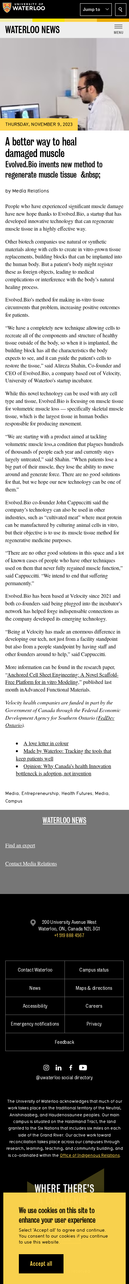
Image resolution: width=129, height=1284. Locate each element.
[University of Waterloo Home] (24, 9)
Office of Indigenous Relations (90, 1155)
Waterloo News (64, 820)
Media (12, 793)
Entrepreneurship (40, 793)
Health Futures (77, 793)
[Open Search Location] (120, 9)
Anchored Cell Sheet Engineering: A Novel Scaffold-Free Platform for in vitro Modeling (61, 678)
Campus (13, 801)
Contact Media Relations (31, 863)
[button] (95, 10)
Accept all (41, 1263)
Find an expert (20, 845)
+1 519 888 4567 (69, 935)
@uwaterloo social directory (64, 1077)
